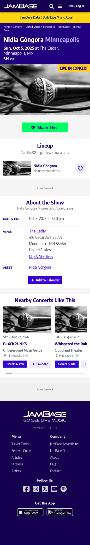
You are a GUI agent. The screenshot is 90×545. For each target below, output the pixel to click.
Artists (16, 471)
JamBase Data (59, 451)
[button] (51, 6)
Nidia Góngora (40, 267)
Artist (7, 267)
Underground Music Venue (22, 350)
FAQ (53, 464)
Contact (55, 471)
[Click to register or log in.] (80, 168)
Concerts (18, 26)
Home (7, 26)
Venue (7, 232)
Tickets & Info (15, 364)
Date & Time (11, 219)
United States (33, 26)
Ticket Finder (21, 444)
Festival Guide (21, 451)
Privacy (38, 427)
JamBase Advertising (64, 444)
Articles (17, 457)
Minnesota (49, 26)
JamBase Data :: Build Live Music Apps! (46, 17)
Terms (52, 427)
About (54, 457)
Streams (17, 464)
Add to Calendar (48, 280)
